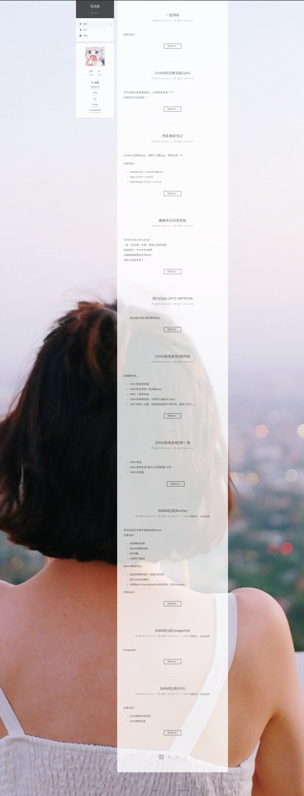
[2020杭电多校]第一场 (172, 442)
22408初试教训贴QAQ (172, 73)
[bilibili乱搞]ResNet (172, 510)
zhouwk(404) (95, 110)
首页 (85, 24)
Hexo (154, 791)
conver (95, 104)
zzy (95, 99)
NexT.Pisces (184, 791)
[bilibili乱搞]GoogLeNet (172, 630)
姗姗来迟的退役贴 (173, 220)
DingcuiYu (95, 87)
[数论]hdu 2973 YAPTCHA (172, 298)
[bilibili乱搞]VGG (172, 688)
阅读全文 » (172, 46)
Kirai (95, 93)
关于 (85, 30)
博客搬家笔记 (172, 136)
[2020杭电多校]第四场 (172, 356)
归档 (85, 36)
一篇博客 (173, 15)
